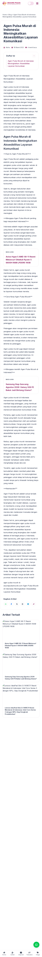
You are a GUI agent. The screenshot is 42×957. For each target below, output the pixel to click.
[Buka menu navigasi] (37, 3)
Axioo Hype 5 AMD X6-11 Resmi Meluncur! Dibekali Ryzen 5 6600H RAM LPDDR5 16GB (20, 260)
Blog (10, 15)
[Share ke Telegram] (28, 604)
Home (5, 15)
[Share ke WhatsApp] (6, 604)
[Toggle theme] (31, 3)
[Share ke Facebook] (11, 604)
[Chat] (36, 945)
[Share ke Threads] (22, 604)
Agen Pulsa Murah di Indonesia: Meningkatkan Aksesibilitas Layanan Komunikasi (21, 63)
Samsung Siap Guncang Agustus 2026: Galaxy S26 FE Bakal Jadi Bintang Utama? (20, 387)
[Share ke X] (17, 604)
